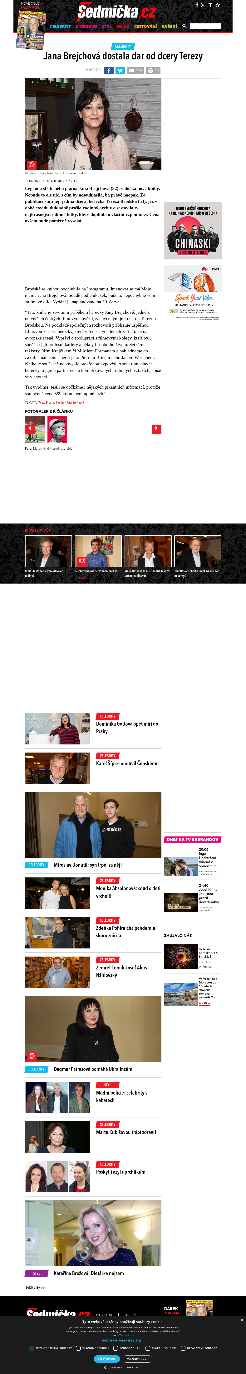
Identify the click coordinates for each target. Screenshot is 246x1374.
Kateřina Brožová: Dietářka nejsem (89, 1273)
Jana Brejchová (75, 402)
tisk (156, 70)
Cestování (145, 27)
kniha (61, 402)
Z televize (86, 27)
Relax (123, 27)
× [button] (241, 1320)
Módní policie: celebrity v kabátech (122, 1097)
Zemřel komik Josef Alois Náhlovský (121, 971)
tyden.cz (204, 1002)
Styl (107, 27)
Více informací (127, 1335)
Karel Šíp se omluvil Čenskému (127, 764)
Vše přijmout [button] (107, 1359)
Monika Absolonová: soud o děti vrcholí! (128, 892)
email (138, 70)
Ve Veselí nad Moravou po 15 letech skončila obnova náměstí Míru (208, 988)
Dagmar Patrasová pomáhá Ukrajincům (93, 1069)
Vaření (169, 27)
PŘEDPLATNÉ (104, 1315)
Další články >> (35, 1288)
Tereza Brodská (46, 402)
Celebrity (60, 27)
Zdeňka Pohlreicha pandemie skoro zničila (125, 932)
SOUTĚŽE (130, 1315)
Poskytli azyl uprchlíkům (120, 1172)
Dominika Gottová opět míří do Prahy (127, 728)
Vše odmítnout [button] (137, 1359)
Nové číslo (31, 5)
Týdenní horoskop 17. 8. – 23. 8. (208, 953)
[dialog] (123, 1345)
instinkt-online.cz (205, 964)
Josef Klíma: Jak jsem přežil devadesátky (209, 894)
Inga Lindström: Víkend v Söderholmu (209, 858)
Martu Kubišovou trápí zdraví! (126, 1132)
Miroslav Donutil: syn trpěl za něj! (88, 865)
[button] (123, 1340)
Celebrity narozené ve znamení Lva (96, 571)
